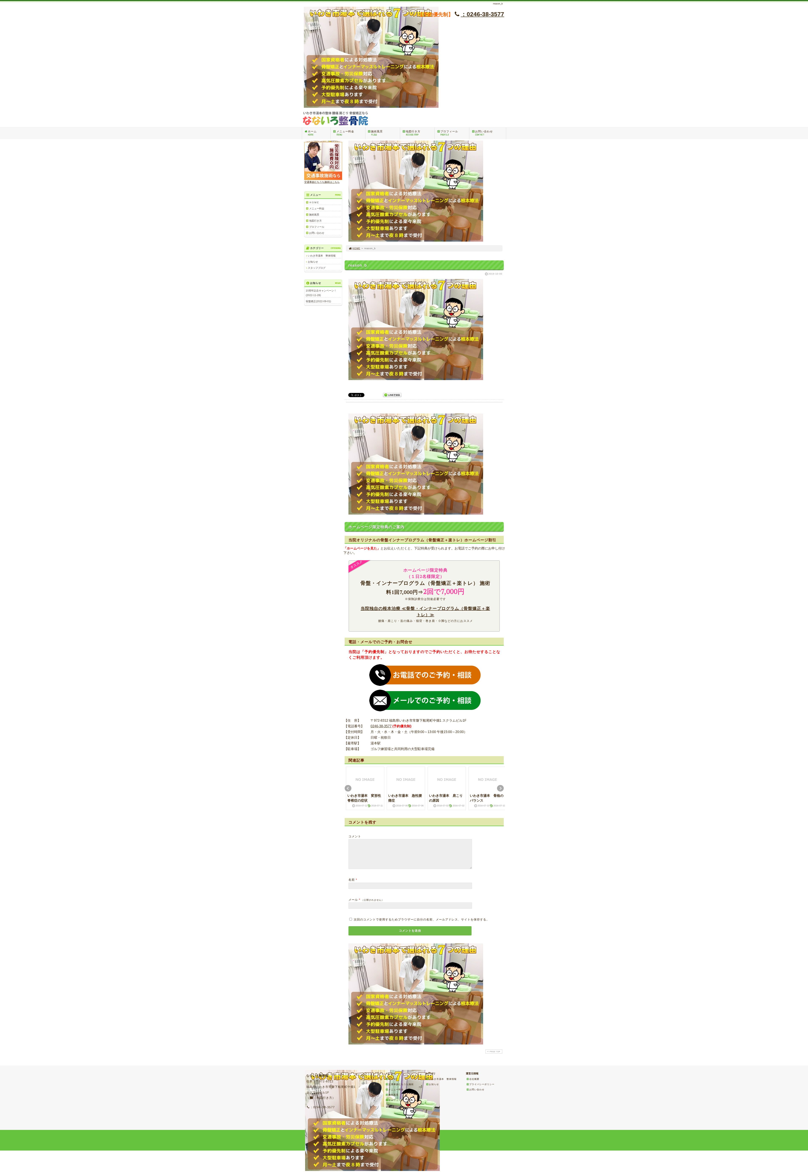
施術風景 (377, 133)
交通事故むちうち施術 (401, 1084)
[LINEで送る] (392, 394)
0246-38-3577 (381, 726)
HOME (356, 248)
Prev (348, 788)
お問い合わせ (484, 133)
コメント (354, 836)
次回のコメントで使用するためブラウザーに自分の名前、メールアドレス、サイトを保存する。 (421, 919)
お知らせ (313, 261)
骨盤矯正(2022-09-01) (318, 301)
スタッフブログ (317, 267)
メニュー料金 (345, 133)
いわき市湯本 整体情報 (322, 255)
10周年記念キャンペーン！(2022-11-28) (321, 293)
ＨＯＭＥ (314, 202)
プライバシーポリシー (481, 1084)
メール (353, 899)
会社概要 (474, 1079)
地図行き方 (413, 133)
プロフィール (449, 133)
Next (500, 788)
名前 (351, 879)
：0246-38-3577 (482, 14)
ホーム (312, 133)
